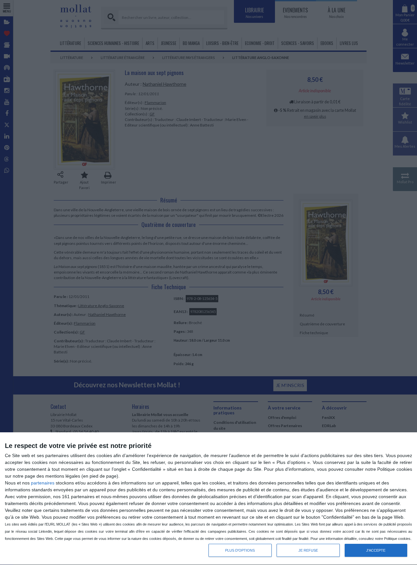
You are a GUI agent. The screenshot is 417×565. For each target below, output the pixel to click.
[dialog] (208, 499)
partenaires (42, 483)
